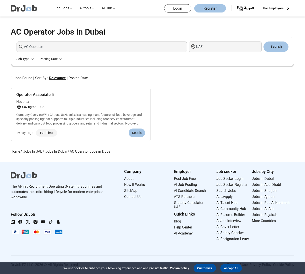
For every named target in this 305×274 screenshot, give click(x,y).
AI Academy (183, 233)
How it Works (134, 185)
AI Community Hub (231, 209)
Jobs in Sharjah (264, 191)
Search (276, 46)
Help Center (183, 227)
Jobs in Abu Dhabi (266, 185)
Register (210, 8)
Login (177, 8)
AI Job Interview (228, 221)
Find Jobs (61, 8)
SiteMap (130, 191)
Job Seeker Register (231, 185)
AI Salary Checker (230, 233)
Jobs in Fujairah (264, 215)
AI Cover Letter (227, 227)
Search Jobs (226, 191)
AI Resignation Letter (232, 239)
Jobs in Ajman (263, 197)
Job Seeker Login (230, 178)
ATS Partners (184, 197)
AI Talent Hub (227, 203)
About (129, 178)
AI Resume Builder (230, 215)
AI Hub (107, 8)
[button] (205, 268)
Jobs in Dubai (263, 178)
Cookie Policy (179, 268)
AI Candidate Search (190, 191)
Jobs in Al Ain (263, 209)
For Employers (273, 8)
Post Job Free (185, 178)
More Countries (264, 221)
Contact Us (132, 197)
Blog (177, 221)
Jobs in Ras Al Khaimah (271, 203)
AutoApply (224, 197)
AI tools (85, 8)
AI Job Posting (185, 185)
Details (137, 133)
